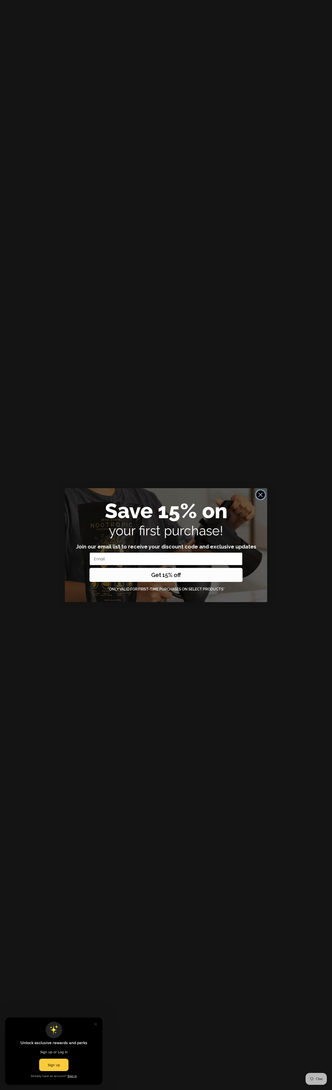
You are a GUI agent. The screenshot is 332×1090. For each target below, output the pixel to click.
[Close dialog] (260, 494)
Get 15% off (166, 575)
